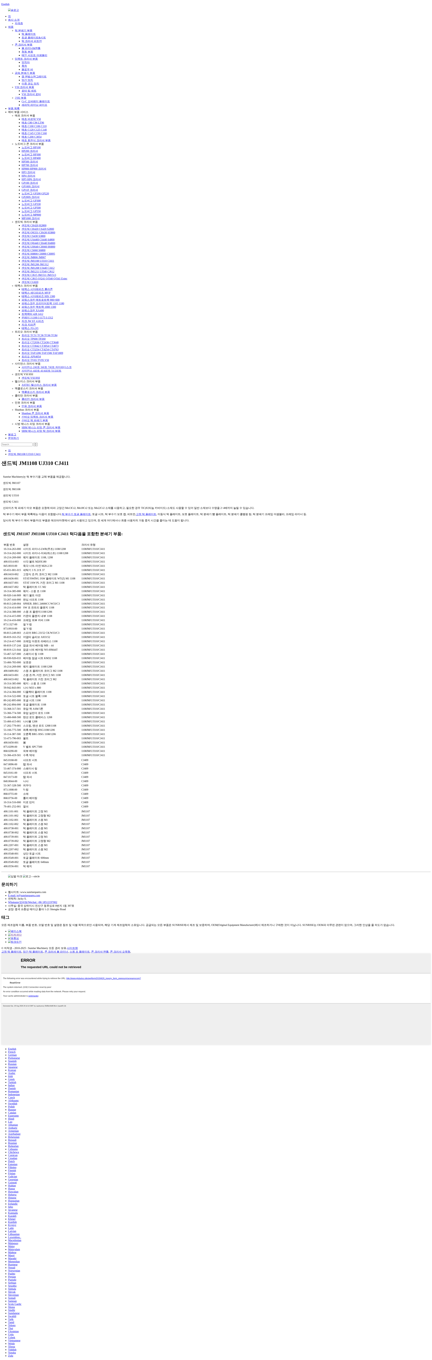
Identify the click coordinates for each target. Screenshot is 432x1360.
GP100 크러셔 (30, 182)
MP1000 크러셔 (31, 218)
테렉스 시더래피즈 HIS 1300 (38, 296)
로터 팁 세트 (29, 90)
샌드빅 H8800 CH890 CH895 (38, 253)
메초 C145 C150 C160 (34, 133)
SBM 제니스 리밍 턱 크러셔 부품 (41, 431)
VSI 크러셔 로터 (31, 94)
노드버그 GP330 (31, 204)
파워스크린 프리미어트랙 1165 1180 (43, 303)
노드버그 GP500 (31, 207)
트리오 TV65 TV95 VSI (35, 360)
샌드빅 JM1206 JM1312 (35, 264)
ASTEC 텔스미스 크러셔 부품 (39, 384)
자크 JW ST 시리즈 (33, 321)
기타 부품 (20, 97)
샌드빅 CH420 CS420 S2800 (38, 229)
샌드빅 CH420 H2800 (34, 225)
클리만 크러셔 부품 (33, 399)
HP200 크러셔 (30, 151)
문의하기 (13, 438)
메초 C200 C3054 (32, 136)
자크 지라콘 (29, 324)
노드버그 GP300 (31, 200)
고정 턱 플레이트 (146, 514)
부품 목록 (14, 108)
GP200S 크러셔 (30, 197)
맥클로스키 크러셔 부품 (36, 392)
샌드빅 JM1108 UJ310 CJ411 (38, 260)
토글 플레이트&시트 (34, 37)
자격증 (19, 23)
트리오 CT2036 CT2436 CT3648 (40, 342)
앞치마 (26, 62)
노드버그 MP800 (31, 214)
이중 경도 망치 (30, 83)
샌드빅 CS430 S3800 (33, 236)
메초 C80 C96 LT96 (33, 122)
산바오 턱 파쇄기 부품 (35, 420)
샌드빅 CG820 (30, 282)
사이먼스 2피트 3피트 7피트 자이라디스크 (47, 367)
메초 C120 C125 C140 (34, 129)
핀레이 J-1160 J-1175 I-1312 (37, 317)
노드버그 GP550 (31, 211)
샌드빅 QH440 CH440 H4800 (38, 243)
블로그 (12, 434)
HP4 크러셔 (28, 175)
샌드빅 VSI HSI (31, 377)
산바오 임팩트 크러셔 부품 (37, 416)
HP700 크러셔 (30, 165)
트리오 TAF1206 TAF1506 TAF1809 (42, 353)
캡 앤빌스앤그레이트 (34, 76)
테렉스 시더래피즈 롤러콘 (37, 289)
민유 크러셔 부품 (32, 406)
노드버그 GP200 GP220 (35, 193)
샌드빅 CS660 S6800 (33, 250)
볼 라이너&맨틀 (31, 48)
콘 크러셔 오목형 (120, 951)
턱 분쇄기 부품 (23, 30)
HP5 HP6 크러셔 (31, 179)
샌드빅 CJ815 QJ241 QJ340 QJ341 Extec (44, 278)
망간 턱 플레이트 (33, 951)
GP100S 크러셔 (30, 186)
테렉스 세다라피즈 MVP (36, 292)
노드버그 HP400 (31, 158)
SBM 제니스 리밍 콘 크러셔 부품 (41, 427)
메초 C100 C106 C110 (34, 126)
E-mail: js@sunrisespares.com (24, 895)
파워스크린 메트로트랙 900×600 (41, 299)
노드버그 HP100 (31, 147)
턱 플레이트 (29, 34)
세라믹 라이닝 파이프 (34, 104)
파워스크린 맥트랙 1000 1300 (39, 306)
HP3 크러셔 (28, 172)
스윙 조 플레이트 (80, 951)
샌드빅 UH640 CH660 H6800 (38, 246)
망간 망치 (27, 80)
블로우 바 (27, 69)
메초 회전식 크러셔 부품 (36, 140)
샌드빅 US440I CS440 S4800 (38, 239)
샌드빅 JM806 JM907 (34, 257)
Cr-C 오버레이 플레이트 (36, 101)
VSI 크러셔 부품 (24, 87)
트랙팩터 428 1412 (32, 314)
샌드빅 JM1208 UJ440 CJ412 (38, 267)
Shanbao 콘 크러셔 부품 (35, 413)
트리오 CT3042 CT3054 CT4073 (40, 345)
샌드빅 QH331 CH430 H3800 (38, 232)
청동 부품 (27, 51)
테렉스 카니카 (30, 328)
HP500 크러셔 (30, 161)
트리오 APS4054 (31, 356)
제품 (11, 26)
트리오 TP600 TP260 (34, 338)
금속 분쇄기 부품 (25, 73)
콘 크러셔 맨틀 (100, 951)
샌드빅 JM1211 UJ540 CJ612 (38, 271)
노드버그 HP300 (31, 154)
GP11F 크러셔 (30, 190)
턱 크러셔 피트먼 (32, 41)
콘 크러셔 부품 (23, 44)
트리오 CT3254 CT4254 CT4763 (40, 349)
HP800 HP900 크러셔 (34, 168)
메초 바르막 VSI (31, 119)
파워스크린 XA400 (33, 310)
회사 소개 (14, 19)
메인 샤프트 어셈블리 (34, 55)
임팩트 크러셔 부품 (26, 58)
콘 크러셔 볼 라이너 (56, 951)
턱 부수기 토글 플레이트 (76, 514)
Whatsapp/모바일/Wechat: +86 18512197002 (32, 902)
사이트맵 (72, 948)
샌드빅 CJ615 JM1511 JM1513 (39, 275)
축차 (24, 65)
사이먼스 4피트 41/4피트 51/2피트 (41, 370)
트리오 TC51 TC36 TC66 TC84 (39, 335)
